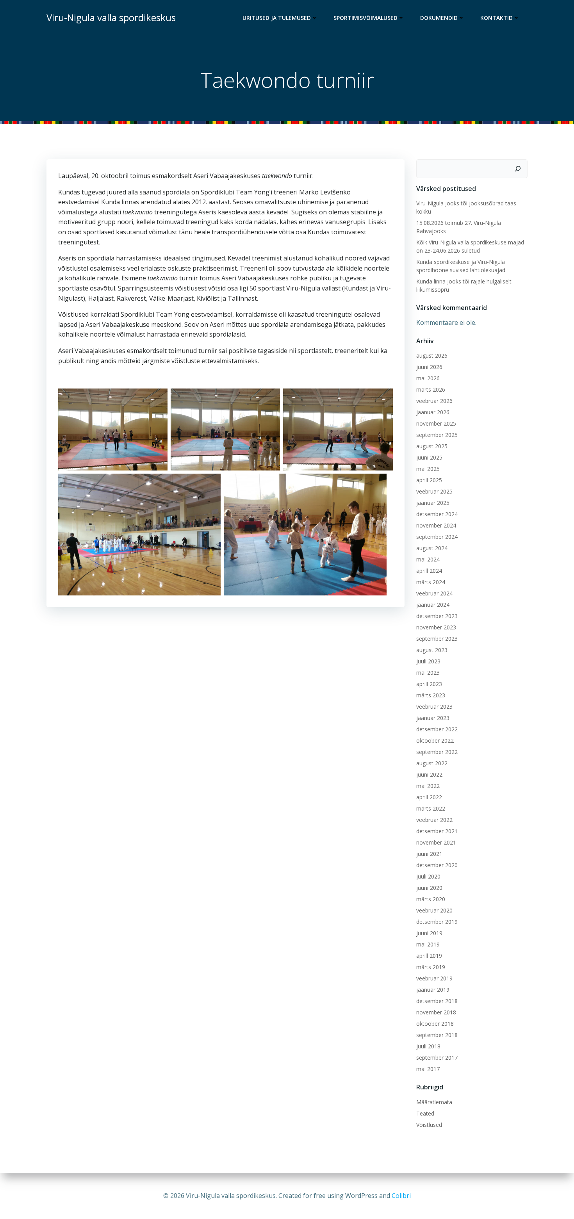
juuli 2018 (428, 1046)
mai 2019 (428, 944)
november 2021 (436, 842)
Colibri (401, 1195)
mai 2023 (428, 672)
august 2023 (431, 650)
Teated (425, 1113)
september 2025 (437, 434)
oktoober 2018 (435, 1023)
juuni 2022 (429, 774)
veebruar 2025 (434, 491)
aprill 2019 (429, 955)
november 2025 (436, 423)
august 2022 (431, 763)
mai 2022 (428, 785)
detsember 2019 (437, 921)
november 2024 (436, 525)
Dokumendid (439, 17)
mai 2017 (428, 1069)
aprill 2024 (429, 570)
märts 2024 (430, 582)
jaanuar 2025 (432, 502)
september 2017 (437, 1057)
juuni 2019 (429, 933)
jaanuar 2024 (432, 604)
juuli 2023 (428, 661)
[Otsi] (517, 169)
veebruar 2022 (434, 819)
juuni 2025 (429, 457)
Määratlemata (434, 1102)
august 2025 (431, 446)
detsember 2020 (437, 865)
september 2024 (437, 536)
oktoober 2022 (435, 740)
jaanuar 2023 (432, 718)
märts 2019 (430, 967)
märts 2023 (430, 695)
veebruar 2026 (434, 401)
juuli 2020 (428, 876)
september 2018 (437, 1035)
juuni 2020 (429, 887)
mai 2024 (428, 559)
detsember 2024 (437, 514)
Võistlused (429, 1124)
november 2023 (436, 627)
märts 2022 (430, 808)
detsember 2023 (437, 616)
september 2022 (437, 752)
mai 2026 (428, 378)
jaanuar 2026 (432, 412)
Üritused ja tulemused (276, 17)
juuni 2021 (429, 853)
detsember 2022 (437, 729)
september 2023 (437, 638)
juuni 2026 (429, 367)
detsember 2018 (437, 1001)
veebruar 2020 (434, 910)
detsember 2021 (437, 831)
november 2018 (436, 1012)
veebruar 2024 (434, 593)
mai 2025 (428, 468)
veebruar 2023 (434, 706)
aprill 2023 (429, 684)
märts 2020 (430, 899)
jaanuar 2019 (432, 989)
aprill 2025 (429, 480)
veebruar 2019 (434, 978)
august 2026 (431, 355)
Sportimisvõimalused (365, 17)
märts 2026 (430, 389)
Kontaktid (496, 17)
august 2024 (431, 548)
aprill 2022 (429, 797)
